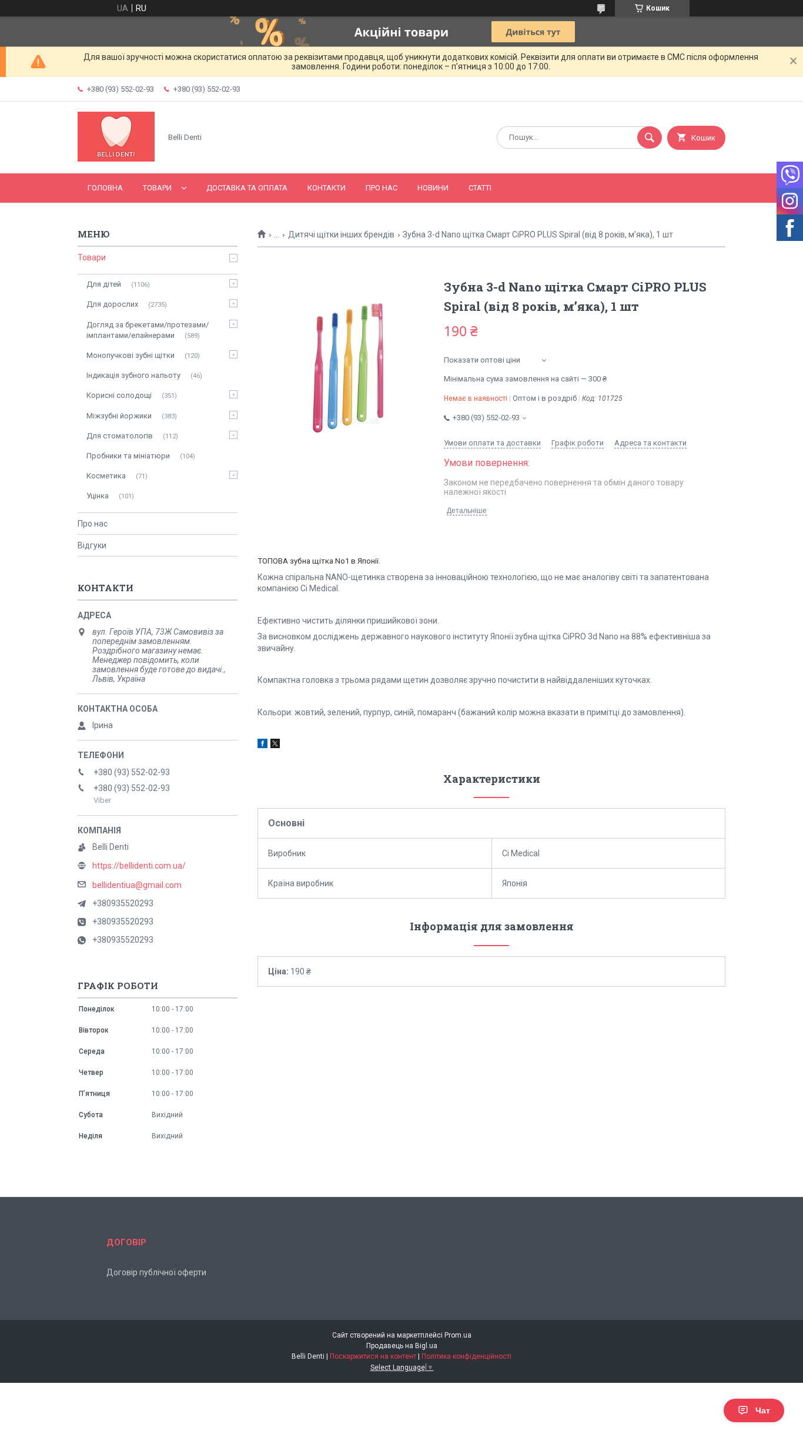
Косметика (106, 475)
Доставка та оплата (246, 187)
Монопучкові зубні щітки (130, 355)
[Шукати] (649, 137)
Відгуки (92, 545)
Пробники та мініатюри (128, 455)
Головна (105, 187)
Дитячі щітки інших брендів (341, 234)
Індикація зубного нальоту (133, 375)
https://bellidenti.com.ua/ (139, 865)
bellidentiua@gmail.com (137, 885)
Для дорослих (112, 304)
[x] (275, 745)
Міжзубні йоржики (119, 415)
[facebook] (262, 745)
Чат (762, 1410)
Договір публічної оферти (156, 1272)
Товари (157, 187)
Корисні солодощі (119, 395)
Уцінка (97, 495)
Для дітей (103, 284)
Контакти (326, 187)
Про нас (381, 187)
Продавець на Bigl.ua (401, 1346)
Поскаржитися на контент (373, 1356)
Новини (433, 187)
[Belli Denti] (116, 158)
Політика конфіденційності (466, 1356)
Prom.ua (457, 1335)
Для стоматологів (119, 435)
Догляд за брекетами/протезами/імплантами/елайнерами (147, 330)
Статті (480, 187)
